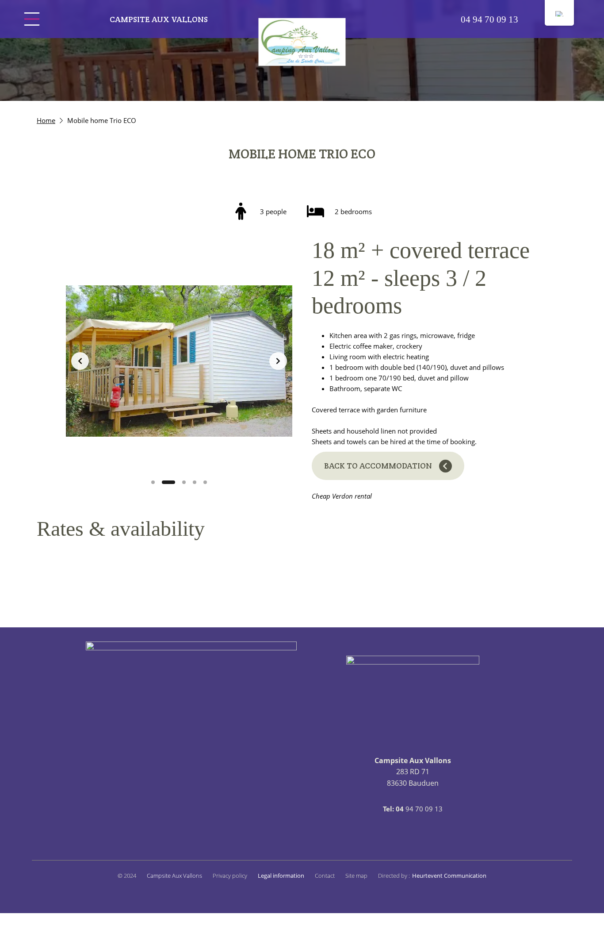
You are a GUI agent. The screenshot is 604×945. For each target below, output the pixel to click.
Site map (356, 876)
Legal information (281, 876)
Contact (325, 876)
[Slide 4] (194, 482)
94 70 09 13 (489, 19)
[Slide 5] (205, 482)
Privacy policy (230, 876)
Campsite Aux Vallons (159, 19)
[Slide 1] (153, 482)
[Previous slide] (80, 361)
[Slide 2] (168, 482)
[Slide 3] (184, 482)
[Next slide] (278, 361)
